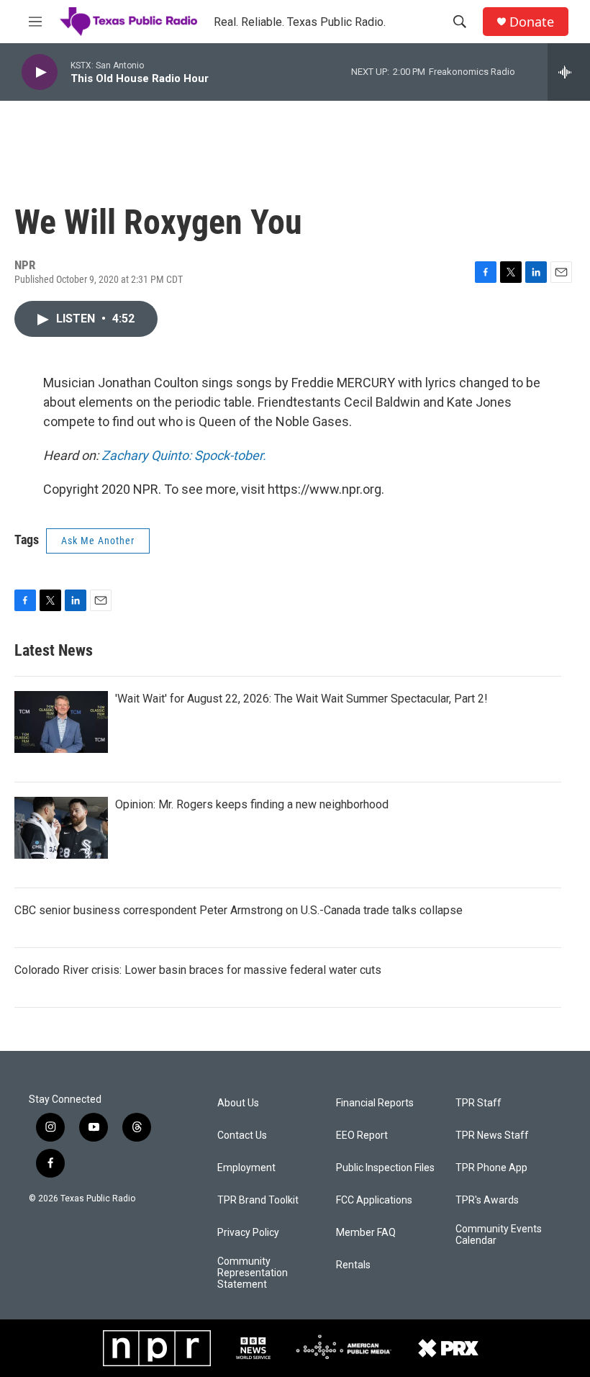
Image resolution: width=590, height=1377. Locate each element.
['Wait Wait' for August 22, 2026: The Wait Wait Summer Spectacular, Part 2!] (61, 722)
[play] (39, 72)
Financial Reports (375, 1103)
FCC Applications (374, 1200)
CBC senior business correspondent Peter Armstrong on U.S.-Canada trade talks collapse (238, 910)
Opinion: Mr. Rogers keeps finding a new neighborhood (252, 804)
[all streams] (569, 72)
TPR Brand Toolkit (258, 1200)
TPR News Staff (492, 1135)
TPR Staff (478, 1103)
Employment (246, 1167)
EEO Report (362, 1135)
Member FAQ (366, 1232)
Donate (531, 22)
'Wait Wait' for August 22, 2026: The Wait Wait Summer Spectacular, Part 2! (301, 698)
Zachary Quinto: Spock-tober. (183, 455)
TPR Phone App (491, 1167)
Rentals (353, 1265)
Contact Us (242, 1135)
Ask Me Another (98, 540)
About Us (238, 1103)
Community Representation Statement (252, 1273)
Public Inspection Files (385, 1167)
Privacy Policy (248, 1232)
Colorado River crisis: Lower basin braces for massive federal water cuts (197, 970)
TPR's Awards (487, 1200)
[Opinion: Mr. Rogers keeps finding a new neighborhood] (61, 828)
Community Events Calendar (498, 1235)
